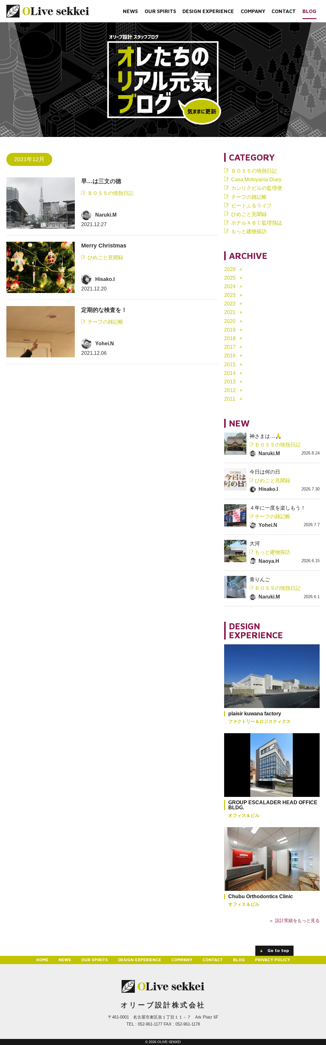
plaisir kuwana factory (254, 713)
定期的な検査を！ (104, 310)
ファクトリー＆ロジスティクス (259, 721)
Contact (284, 11)
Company (253, 11)
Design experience (208, 11)
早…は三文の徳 (101, 181)
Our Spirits (160, 11)
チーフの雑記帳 (105, 322)
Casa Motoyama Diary (256, 179)
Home (42, 959)
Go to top (274, 950)
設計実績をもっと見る (297, 920)
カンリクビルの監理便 (256, 188)
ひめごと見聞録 (105, 258)
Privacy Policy (272, 959)
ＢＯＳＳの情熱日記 (110, 193)
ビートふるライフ (251, 205)
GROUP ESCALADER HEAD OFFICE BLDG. (272, 805)
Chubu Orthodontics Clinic (260, 896)
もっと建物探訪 (249, 231)
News (130, 11)
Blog (309, 11)
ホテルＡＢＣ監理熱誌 (256, 222)
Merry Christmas (103, 245)
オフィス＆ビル (243, 815)
